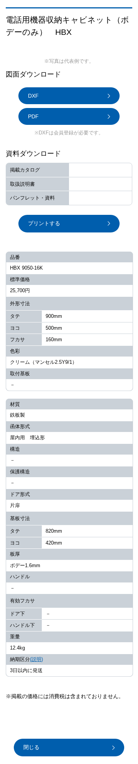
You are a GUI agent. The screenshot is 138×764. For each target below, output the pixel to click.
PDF (33, 116)
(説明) (36, 659)
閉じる (31, 747)
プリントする (44, 223)
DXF (33, 96)
